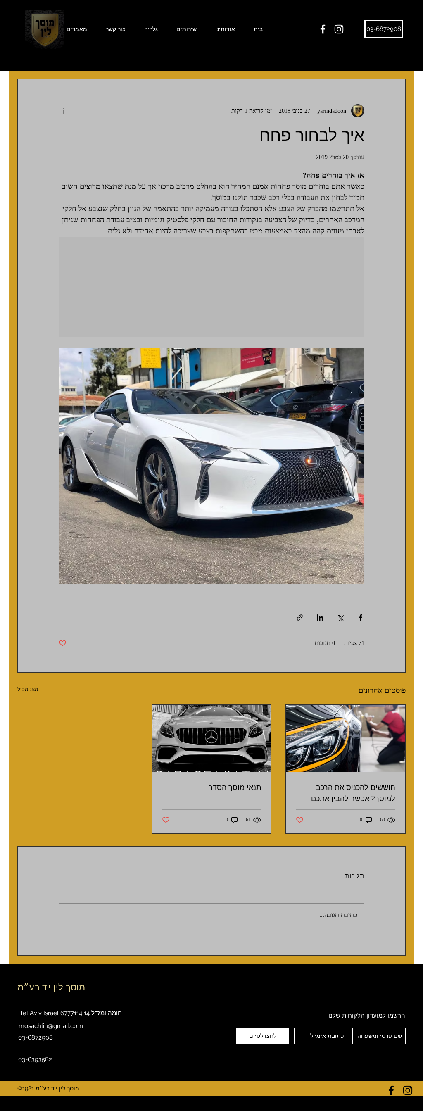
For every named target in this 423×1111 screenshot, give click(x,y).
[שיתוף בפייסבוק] (360, 617)
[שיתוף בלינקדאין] (320, 617)
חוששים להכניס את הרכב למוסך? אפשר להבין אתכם (353, 793)
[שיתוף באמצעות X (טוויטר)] (340, 617)
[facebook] (323, 29)
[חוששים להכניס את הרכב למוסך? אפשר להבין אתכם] (345, 738)
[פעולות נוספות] (64, 111)
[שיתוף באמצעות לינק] (300, 617)
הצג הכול (27, 689)
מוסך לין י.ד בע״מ (51, 987)
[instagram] (339, 29)
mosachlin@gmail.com (51, 1026)
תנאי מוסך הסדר (235, 787)
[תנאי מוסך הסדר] (211, 738)
